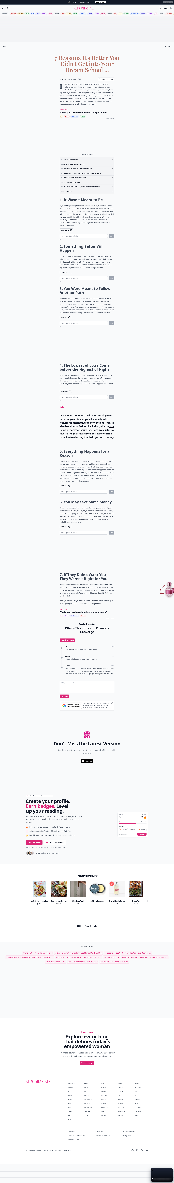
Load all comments (67, 640)
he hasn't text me (111, 957)
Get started (142, 834)
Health (27, 14)
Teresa (64, 79)
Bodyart (109, 14)
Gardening (169, 14)
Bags (103, 1083)
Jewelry (103, 14)
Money (38, 14)
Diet (32, 14)
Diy (115, 14)
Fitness (120, 1091)
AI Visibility (99, 1132)
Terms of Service (73, 1140)
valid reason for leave (55, 962)
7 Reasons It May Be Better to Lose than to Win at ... (78, 957)
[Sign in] (171, 8)
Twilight (56, 14)
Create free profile (34, 842)
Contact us (71, 1132)
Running (142, 14)
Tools (69, 1119)
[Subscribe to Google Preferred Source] (71, 705)
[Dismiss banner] (111, 703)
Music (137, 1103)
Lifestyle (137, 1099)
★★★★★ (168, 46)
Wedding (13, 14)
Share (111, 79)
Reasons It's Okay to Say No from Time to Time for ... (145, 957)
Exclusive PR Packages (102, 1136)
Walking (83, 116)
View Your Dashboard (56, 842)
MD (80, 79)
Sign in (64, 847)
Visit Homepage (87, 1063)
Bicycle (67, 116)
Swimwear (138, 1111)
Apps (86, 1083)
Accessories (134, 14)
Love (62, 14)
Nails (69, 1107)
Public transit (74, 116)
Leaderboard (122, 834)
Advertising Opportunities (76, 1136)
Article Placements (128, 1132)
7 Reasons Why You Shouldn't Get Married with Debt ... (78, 953)
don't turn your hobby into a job (114, 962)
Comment (64, 696)
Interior (103, 1099)
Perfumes (150, 14)
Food (136, 1091)
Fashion (126, 14)
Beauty (75, 14)
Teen (69, 1115)
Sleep (103, 1111)
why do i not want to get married (38, 953)
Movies (120, 1103)
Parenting (82, 14)
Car (61, 116)
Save (103, 79)
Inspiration (88, 1099)
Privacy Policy (126, 1136)
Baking (97, 14)
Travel (86, 1115)
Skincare (68, 14)
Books (161, 14)
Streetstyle (5, 14)
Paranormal (88, 1107)
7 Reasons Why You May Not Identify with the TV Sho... (29, 957)
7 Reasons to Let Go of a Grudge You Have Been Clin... (127, 953)
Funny (120, 14)
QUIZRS (112, 118)
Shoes (50, 14)
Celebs (44, 14)
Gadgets (90, 14)
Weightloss (138, 1115)
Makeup (87, 1103)
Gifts (119, 1095)
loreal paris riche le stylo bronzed (83, 962)
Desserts (138, 1087)
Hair (156, 14)
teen (4, 46)
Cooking (20, 14)
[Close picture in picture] (152, 1170)
